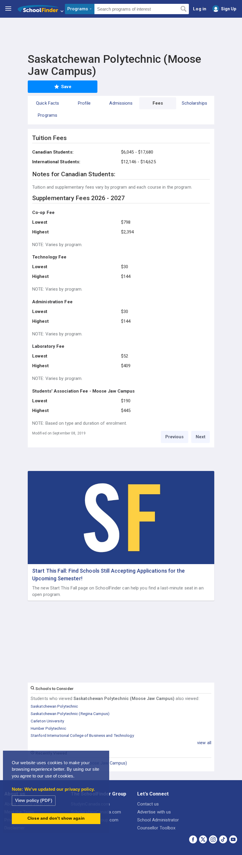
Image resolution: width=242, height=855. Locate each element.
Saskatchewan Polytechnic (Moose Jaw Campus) (79, 763)
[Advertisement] (121, 34)
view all (204, 742)
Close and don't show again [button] (56, 818)
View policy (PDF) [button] (33, 800)
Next (200, 436)
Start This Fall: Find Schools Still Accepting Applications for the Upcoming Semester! (108, 574)
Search (183, 9)
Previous (174, 436)
